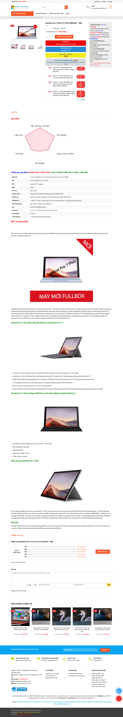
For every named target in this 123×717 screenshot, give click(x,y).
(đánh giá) (56, 28)
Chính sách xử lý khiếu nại (99, 682)
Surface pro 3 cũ (28, 702)
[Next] (40, 32)
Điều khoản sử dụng (51, 678)
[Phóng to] (13, 40)
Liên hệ (68, 13)
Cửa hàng (110, 1)
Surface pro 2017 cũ (49, 702)
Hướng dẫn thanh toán (75, 673)
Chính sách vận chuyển (56, 13)
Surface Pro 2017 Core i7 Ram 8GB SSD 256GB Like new (61, 628)
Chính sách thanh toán (98, 684)
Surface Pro (24, 17)
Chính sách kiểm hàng (98, 686)
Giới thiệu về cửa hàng (52, 673)
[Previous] (14, 32)
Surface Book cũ (70, 702)
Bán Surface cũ (64, 704)
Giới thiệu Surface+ (41, 13)
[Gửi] (66, 7)
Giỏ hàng (104, 1)
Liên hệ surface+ (51, 676)
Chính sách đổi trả (97, 678)
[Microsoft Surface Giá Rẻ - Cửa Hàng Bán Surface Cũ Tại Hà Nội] (20, 7)
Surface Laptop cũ (81, 702)
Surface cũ (19, 702)
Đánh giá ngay (102, 552)
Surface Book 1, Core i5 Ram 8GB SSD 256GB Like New (102, 628)
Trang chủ (15, 17)
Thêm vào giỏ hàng (64, 37)
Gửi (109, 584)
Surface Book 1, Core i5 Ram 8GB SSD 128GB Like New (41, 628)
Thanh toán (97, 1)
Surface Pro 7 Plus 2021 (36, 17)
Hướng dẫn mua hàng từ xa (77, 676)
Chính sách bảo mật (98, 673)
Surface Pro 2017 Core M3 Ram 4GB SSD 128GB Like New (82, 629)
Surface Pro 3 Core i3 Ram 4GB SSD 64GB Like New (20, 628)
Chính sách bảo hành (98, 676)
